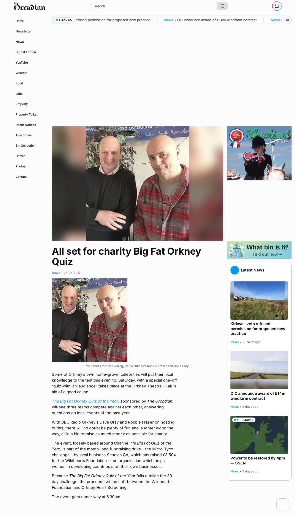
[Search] (222, 6)
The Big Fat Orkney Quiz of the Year (85, 401)
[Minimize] (286, 501)
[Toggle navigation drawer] (7, 6)
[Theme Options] (287, 6)
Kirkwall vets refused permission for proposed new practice (257, 328)
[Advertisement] (259, 211)
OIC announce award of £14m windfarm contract (257, 396)
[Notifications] (277, 6)
